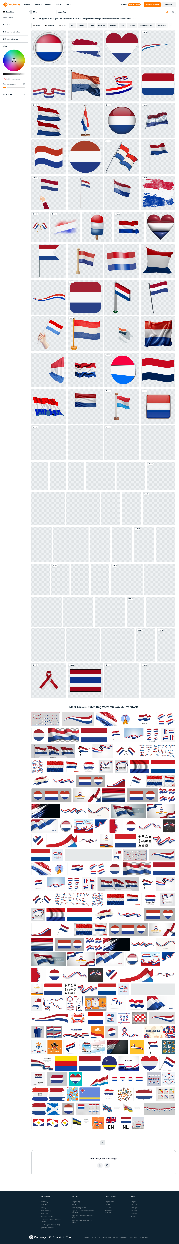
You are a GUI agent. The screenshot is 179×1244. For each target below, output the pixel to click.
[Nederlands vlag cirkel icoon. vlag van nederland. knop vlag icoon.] (85, 156)
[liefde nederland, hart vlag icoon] (110, 612)
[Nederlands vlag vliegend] (131, 476)
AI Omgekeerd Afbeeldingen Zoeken (51, 1221)
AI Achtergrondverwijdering (50, 1225)
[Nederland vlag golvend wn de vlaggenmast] (48, 442)
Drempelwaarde (9, 84)
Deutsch (134, 1211)
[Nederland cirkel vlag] (48, 47)
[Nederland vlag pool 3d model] (85, 193)
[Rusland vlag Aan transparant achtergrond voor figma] (121, 680)
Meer (67, 5)
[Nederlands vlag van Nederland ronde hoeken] (158, 84)
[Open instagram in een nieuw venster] (53, 1237)
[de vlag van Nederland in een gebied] (121, 442)
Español (134, 1205)
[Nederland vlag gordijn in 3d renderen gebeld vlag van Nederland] (48, 370)
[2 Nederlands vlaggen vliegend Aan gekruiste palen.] (100, 476)
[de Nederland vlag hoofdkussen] (158, 261)
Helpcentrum (109, 1202)
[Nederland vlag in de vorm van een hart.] (121, 47)
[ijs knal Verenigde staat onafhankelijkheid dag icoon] (97, 227)
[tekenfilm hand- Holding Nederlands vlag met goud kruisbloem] (76, 476)
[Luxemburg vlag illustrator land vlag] (48, 333)
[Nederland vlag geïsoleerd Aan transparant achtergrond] (85, 84)
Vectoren (27, 5)
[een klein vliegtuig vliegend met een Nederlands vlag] (127, 579)
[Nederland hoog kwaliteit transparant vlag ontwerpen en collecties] (158, 333)
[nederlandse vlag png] (158, 120)
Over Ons (108, 1208)
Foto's (37, 5)
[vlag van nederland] (121, 156)
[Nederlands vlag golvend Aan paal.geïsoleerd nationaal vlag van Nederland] (158, 156)
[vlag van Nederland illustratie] (161, 476)
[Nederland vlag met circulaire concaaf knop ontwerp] (117, 644)
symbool (82, 25)
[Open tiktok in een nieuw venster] (63, 1237)
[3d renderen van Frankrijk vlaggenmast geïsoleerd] (85, 120)
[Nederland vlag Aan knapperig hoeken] (48, 261)
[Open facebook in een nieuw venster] (50, 1237)
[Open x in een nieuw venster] (67, 1237)
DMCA (74, 1205)
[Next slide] (172, 25)
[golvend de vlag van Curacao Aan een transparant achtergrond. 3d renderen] (158, 680)
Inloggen (168, 5)
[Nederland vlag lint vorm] (158, 47)
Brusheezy (44, 1202)
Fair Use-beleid (143, 1237)
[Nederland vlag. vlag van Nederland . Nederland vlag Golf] (158, 370)
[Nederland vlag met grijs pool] (41, 544)
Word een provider (108, 1212)
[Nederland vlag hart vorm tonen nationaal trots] (122, 544)
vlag (72, 25)
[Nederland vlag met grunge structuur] (85, 47)
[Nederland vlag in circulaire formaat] (159, 579)
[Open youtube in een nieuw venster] (70, 1237)
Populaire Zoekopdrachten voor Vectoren (83, 1212)
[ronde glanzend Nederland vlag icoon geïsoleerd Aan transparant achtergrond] (80, 579)
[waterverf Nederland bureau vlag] (85, 333)
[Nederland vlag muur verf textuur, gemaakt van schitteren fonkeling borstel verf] (158, 193)
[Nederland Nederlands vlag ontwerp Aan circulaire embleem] (39, 476)
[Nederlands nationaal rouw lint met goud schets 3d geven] (166, 644)
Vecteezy (44, 1205)
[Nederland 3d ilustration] (121, 261)
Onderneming (46, 1211)
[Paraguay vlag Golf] (48, 297)
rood (122, 25)
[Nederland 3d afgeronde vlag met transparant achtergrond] (121, 120)
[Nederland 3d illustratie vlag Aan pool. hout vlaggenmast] (121, 193)
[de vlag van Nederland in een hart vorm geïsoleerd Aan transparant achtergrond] (160, 612)
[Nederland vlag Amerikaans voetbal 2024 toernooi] (85, 442)
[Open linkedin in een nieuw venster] (57, 1237)
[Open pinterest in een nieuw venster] (60, 1237)
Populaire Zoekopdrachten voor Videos (83, 1221)
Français (134, 1214)
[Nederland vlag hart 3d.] (160, 227)
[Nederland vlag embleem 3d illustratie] (131, 508)
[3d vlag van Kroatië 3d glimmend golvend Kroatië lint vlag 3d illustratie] (121, 84)
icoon (92, 25)
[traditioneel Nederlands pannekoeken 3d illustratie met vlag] (158, 442)
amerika (113, 25)
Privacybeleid (133, 1237)
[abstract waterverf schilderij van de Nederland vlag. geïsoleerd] (48, 644)
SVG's (38, 25)
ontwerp (132, 25)
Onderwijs (44, 1214)
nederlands (162, 25)
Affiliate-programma (79, 1208)
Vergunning (76, 1202)
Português (134, 1208)
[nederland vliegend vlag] (48, 406)
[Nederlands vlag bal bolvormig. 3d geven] (83, 508)
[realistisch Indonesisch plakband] (48, 680)
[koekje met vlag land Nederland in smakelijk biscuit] (71, 544)
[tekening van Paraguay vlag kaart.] (159, 508)
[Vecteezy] (11, 4)
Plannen (124, 5)
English (133, 1202)
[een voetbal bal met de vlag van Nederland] (40, 579)
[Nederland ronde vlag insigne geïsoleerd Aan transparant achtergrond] (83, 644)
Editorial (58, 5)
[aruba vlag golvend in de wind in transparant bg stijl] (110, 508)
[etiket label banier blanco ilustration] (78, 612)
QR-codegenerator (47, 1228)
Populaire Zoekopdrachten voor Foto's (83, 1216)
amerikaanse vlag (146, 25)
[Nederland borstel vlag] (65, 227)
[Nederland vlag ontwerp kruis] (40, 227)
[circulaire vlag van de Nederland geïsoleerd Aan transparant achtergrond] (135, 612)
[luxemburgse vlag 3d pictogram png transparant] (121, 370)
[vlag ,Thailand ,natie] (85, 680)
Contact (107, 1205)
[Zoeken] (167, 12)
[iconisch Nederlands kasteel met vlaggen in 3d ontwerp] (48, 508)
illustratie (101, 25)
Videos (47, 5)
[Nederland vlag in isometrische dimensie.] (121, 297)
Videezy (43, 1208)
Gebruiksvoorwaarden (120, 1237)
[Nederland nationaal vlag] (85, 297)
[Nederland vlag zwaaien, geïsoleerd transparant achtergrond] (129, 227)
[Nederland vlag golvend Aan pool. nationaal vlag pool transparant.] (158, 297)
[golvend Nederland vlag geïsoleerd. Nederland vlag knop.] (48, 156)
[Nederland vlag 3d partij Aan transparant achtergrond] (60, 579)
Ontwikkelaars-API (47, 1217)
